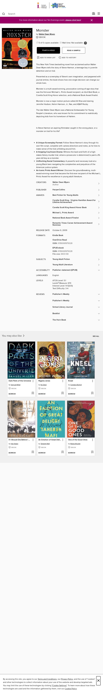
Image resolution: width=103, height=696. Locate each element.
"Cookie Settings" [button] (59, 685)
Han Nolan (14, 444)
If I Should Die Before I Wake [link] (20, 440)
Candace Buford (76, 385)
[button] (48, 50)
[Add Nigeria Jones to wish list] (62, 393)
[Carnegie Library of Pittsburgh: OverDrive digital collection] (51, 5)
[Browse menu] (98, 13)
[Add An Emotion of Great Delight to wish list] (62, 452)
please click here (73, 20)
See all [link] (96, 336)
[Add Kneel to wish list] (92, 393)
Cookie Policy (71, 688)
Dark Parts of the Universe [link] (20, 381)
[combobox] (46, 14)
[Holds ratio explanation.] (85, 43)
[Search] (3, 14)
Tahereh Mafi (45, 444)
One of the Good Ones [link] (77, 440)
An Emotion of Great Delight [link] (49, 440)
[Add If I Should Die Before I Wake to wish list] (32, 452)
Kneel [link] (70, 381)
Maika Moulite (75, 444)
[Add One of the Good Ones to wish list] (92, 452)
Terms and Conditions (47, 679)
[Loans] (93, 14)
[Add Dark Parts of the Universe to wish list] (32, 393)
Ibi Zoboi (44, 385)
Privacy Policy (67, 679)
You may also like (12, 336)
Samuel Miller (15, 385)
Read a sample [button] (73, 50)
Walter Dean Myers (47, 34)
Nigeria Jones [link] (44, 381)
